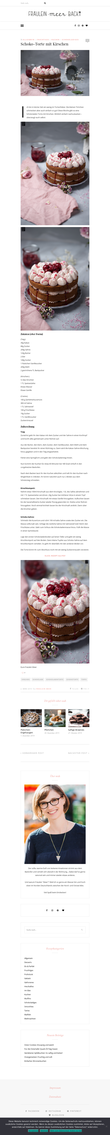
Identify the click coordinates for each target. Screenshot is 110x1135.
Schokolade (38, 679)
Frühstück (28, 974)
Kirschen (26, 679)
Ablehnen (44, 1131)
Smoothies (29, 1006)
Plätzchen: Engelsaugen (27, 731)
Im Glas (27, 990)
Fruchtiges (43, 40)
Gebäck (27, 978)
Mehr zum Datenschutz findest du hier (66, 1131)
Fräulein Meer (43, 689)
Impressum (55, 1088)
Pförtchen (49, 729)
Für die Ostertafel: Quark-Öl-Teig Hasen (41, 1049)
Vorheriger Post (33, 753)
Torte (84, 679)
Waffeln (27, 1014)
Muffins (27, 998)
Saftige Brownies (76, 729)
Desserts (28, 962)
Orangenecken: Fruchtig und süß (38, 1057)
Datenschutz (55, 1097)
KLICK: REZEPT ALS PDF (55, 555)
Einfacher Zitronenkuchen (35, 1061)
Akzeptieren (33, 1131)
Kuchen (55, 40)
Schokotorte (72, 679)
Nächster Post (78, 753)
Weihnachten (30, 1018)
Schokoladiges (70, 40)
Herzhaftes (29, 986)
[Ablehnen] (106, 1126)
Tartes (27, 1010)
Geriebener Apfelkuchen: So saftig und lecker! (43, 1053)
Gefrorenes (29, 982)
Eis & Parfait (29, 966)
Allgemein (29, 40)
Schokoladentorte (54, 679)
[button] (22, 26)
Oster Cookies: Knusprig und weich (39, 1045)
